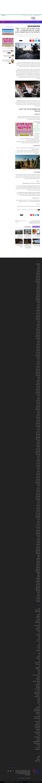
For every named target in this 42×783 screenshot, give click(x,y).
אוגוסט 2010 (38, 535)
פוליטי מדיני (38, 640)
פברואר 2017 (38, 432)
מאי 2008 (38, 576)
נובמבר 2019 (38, 389)
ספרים (39, 673)
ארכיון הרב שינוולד (37, 724)
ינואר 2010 (38, 545)
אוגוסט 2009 (38, 553)
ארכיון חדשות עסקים (37, 737)
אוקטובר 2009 (38, 550)
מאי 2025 (38, 287)
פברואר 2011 (38, 527)
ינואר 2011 (38, 528)
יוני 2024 (38, 304)
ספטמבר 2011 (38, 516)
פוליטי (34, 21)
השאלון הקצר (38, 634)
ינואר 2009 (38, 564)
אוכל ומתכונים (38, 667)
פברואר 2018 (38, 417)
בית (39, 24)
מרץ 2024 (38, 308)
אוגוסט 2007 (38, 590)
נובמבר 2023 (38, 315)
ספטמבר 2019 (38, 392)
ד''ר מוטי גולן (38, 695)
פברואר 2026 (38, 273)
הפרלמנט (38, 639)
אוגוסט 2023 (38, 319)
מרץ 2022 (38, 346)
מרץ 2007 (38, 598)
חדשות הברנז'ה (38, 678)
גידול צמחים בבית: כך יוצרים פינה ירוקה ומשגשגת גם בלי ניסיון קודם (6, 60)
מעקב (3, 31)
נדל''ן (39, 651)
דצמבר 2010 (38, 530)
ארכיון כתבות (38, 733)
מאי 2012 (38, 504)
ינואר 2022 (38, 349)
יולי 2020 (38, 377)
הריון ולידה (38, 656)
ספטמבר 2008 (38, 570)
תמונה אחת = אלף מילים (36, 681)
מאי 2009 (38, 558)
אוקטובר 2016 (38, 437)
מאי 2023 (38, 324)
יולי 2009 (38, 555)
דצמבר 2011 (38, 511)
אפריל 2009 (38, 559)
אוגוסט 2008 (38, 572)
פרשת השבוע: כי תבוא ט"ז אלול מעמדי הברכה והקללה (36, 236)
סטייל (39, 659)
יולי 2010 (38, 536)
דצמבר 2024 (38, 294)
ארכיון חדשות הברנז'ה (37, 716)
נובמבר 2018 (38, 406)
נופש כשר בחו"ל (37, 620)
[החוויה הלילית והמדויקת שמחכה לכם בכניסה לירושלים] (19, 241)
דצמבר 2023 (38, 313)
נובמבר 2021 (38, 352)
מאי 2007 (38, 595)
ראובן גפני (38, 699)
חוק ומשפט (38, 614)
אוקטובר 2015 (38, 451)
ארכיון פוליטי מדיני (37, 749)
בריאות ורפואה (38, 628)
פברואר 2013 (38, 490)
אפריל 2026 (38, 270)
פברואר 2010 (38, 544)
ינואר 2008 (38, 583)
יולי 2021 (38, 358)
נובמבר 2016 (38, 435)
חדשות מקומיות (38, 684)
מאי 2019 (38, 398)
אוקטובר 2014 (38, 466)
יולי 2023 (38, 321)
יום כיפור (32, 209)
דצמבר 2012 (38, 493)
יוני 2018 (38, 412)
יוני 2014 (38, 469)
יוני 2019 (38, 397)
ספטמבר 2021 (38, 355)
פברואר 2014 (38, 474)
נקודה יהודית (38, 679)
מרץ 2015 (38, 462)
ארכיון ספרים (38, 713)
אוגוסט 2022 (38, 338)
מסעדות (39, 671)
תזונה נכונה (38, 627)
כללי (9, 57)
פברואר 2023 (38, 329)
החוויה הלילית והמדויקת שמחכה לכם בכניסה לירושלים (19, 245)
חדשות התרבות (38, 668)
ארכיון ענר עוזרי (38, 664)
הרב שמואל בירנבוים (37, 693)
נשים (23, 21)
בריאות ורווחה (38, 687)
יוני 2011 (38, 521)
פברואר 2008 (38, 581)
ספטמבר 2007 (38, 589)
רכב (39, 613)
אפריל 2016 (38, 442)
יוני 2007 (38, 593)
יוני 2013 (38, 487)
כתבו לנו (28, 15)
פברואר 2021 (38, 366)
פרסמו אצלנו (24, 15)
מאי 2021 (38, 361)
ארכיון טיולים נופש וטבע (36, 741)
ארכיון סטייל (38, 744)
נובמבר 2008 (38, 567)
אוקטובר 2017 (38, 423)
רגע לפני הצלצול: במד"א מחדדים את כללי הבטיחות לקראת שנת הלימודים (27, 236)
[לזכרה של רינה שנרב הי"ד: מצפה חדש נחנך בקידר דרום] (36, 241)
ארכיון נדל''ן (38, 738)
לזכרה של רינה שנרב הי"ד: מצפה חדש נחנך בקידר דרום (36, 245)
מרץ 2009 (38, 561)
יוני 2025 (38, 285)
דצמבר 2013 (38, 477)
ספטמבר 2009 (38, 552)
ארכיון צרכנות (38, 740)
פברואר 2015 (38, 463)
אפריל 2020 (38, 381)
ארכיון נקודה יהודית (37, 718)
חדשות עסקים (38, 650)
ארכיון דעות (38, 723)
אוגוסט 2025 (38, 282)
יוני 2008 (38, 575)
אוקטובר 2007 (38, 587)
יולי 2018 (38, 411)
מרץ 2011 (38, 525)
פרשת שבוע (38, 233)
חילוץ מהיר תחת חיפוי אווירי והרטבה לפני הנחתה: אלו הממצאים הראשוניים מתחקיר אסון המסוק (34, 222)
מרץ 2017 (38, 431)
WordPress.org (37, 760)
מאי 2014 (38, 471)
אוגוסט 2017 (38, 426)
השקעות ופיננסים (37, 611)
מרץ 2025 (38, 290)
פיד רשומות (38, 757)
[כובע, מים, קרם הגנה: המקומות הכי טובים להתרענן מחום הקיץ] (19, 231)
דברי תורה (38, 702)
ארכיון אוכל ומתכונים (37, 709)
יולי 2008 (38, 573)
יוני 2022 (38, 341)
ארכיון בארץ (38, 730)
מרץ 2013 (38, 488)
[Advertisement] (21, 7)
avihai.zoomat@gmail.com (22, 778)
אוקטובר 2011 (38, 514)
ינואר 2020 (38, 386)
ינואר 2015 (38, 465)
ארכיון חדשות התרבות (37, 710)
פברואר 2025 (38, 291)
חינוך (39, 623)
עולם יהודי (29, 21)
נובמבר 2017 (38, 421)
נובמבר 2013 (38, 479)
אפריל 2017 (38, 429)
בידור (18, 21)
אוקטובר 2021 (38, 353)
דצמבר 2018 (38, 404)
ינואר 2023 (38, 330)
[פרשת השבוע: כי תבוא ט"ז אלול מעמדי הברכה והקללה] (36, 231)
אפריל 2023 (38, 325)
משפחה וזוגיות (38, 658)
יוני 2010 (38, 538)
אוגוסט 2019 (38, 394)
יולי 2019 (38, 395)
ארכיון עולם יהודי (37, 707)
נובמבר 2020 (38, 370)
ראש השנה (35, 209)
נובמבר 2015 (38, 449)
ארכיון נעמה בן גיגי (37, 726)
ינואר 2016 (38, 446)
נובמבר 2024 (38, 296)
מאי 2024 (38, 305)
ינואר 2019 (38, 403)
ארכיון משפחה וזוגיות (37, 743)
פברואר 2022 (38, 347)
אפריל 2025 (38, 288)
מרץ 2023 (38, 327)
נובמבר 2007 (38, 586)
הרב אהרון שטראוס (37, 696)
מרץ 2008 (38, 579)
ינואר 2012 (38, 510)
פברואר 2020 (38, 384)
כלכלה (26, 21)
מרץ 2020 (38, 383)
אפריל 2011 (38, 524)
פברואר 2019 (38, 401)
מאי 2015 (38, 459)
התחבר (39, 756)
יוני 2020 (38, 378)
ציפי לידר (38, 698)
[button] (3, 22)
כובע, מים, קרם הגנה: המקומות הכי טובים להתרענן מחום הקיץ (20, 236)
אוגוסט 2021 (38, 356)
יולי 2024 (38, 302)
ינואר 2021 (38, 367)
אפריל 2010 (38, 541)
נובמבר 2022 (38, 333)
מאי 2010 (38, 539)
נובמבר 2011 (38, 513)
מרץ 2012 (38, 507)
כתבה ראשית (38, 26)
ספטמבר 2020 (38, 373)
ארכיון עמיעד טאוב (37, 727)
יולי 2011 (38, 519)
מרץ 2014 (38, 473)
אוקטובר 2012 (38, 496)
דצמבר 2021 (38, 350)
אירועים (39, 631)
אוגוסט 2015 (38, 454)
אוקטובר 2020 (38, 372)
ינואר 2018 (38, 418)
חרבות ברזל (19, 209)
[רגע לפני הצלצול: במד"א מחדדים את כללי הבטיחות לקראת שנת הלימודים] (27, 231)
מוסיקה (39, 670)
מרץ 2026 (38, 271)
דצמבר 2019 (38, 387)
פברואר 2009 (38, 562)
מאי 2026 (38, 268)
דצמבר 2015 (38, 448)
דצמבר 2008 (38, 566)
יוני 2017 (38, 428)
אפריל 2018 (38, 415)
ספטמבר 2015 (38, 452)
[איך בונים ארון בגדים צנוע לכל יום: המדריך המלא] (12, 55)
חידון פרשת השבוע (37, 692)
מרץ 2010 (38, 542)
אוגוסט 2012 (38, 499)
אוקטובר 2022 (38, 335)
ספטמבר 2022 (38, 336)
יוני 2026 (38, 267)
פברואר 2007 (38, 600)
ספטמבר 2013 (38, 482)
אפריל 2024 (38, 307)
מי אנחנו (31, 15)
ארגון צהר (29, 209)
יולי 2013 (38, 485)
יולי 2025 (38, 284)
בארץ (39, 633)
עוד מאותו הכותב (27, 226)
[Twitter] (3, 15)
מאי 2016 (38, 440)
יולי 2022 (38, 339)
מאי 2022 (38, 342)
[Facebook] (5, 15)
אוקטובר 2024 (38, 298)
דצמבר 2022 (38, 332)
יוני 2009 (38, 556)
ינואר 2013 (38, 491)
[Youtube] (2, 15)
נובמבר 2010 (38, 531)
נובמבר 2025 (38, 277)
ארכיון (39, 706)
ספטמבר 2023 (38, 318)
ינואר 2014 (38, 476)
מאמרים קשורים (35, 226)
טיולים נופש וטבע (37, 662)
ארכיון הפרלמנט (37, 747)
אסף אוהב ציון (36, 38)
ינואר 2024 (38, 311)
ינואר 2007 (38, 601)
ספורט (39, 608)
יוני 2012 (38, 502)
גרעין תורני (38, 690)
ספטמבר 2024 (38, 299)
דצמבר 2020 (38, 369)
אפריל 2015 (38, 460)
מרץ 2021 (38, 364)
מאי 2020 (38, 380)
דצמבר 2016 (38, 434)
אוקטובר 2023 (38, 316)
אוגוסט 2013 (38, 483)
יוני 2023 (38, 322)
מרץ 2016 (38, 443)
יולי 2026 (38, 265)
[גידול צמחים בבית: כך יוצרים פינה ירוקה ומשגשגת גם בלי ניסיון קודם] (12, 61)
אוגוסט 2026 (38, 263)
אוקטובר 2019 (38, 390)
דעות (31, 21)
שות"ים (39, 701)
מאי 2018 (38, 414)
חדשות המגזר (37, 21)
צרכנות (39, 653)
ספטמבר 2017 (38, 425)
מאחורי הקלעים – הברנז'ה (13, 21)
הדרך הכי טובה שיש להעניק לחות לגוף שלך (20, 221)
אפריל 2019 (38, 400)
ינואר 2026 (38, 274)
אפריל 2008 (38, 578)
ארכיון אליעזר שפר (37, 721)
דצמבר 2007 (38, 584)
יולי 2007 (38, 592)
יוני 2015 (38, 457)
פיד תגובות (38, 759)
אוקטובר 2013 (38, 480)
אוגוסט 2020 (38, 375)
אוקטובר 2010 (38, 533)
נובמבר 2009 (38, 548)
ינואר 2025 (38, 293)
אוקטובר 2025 (38, 279)
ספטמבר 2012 (38, 497)
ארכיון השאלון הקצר (37, 732)
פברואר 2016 (38, 445)
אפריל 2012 (38, 505)
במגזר (39, 715)
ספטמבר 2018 (38, 409)
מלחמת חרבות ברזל (24, 209)
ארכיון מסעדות (38, 712)
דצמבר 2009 (38, 547)
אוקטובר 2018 (38, 408)
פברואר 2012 (38, 508)
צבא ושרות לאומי (37, 622)
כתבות (31, 26)
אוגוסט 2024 (38, 301)
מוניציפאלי (38, 682)
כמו (3, 29)
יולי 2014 (38, 468)
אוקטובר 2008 (38, 569)
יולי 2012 (38, 500)
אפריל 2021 (38, 363)
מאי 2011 (38, 522)
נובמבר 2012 (38, 494)
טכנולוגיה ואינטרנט (37, 625)
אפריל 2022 (38, 344)
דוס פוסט (38, 676)
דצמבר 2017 (38, 420)
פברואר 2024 (38, 310)
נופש (21, 21)
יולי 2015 (38, 456)
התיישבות (38, 619)
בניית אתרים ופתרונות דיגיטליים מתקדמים (10, 782)
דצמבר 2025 (38, 276)
